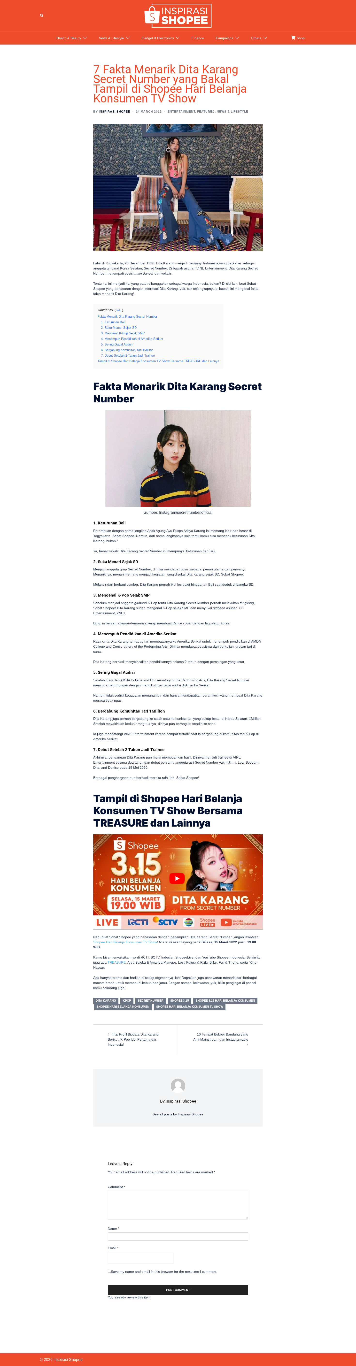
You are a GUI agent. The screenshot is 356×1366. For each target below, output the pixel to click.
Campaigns (224, 38)
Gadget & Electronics (158, 38)
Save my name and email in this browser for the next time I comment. (164, 1272)
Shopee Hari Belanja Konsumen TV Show (125, 942)
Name (113, 1228)
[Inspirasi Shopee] (178, 15)
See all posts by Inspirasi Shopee (178, 1114)
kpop (127, 1000)
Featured (206, 111)
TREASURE (117, 962)
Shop (300, 38)
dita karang (106, 1000)
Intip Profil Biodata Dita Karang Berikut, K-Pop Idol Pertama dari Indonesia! (133, 1039)
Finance (198, 38)
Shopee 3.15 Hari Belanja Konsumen (225, 1000)
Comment (116, 1187)
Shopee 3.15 (179, 1000)
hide (118, 310)
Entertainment (181, 111)
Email (113, 1248)
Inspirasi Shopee (114, 111)
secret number (150, 1000)
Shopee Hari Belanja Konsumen (123, 1006)
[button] (42, 15)
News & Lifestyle (111, 38)
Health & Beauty (68, 38)
